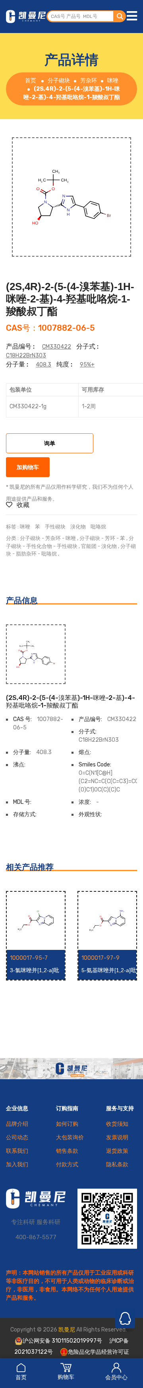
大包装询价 (70, 1137)
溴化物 (78, 527)
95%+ (87, 364)
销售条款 (67, 1151)
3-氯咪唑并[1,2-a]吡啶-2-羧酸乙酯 (34, 970)
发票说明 (117, 1137)
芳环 (110, 538)
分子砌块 (59, 80)
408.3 (43, 364)
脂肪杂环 (26, 554)
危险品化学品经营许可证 (98, 1352)
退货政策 (117, 1151)
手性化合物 (39, 546)
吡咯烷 (98, 527)
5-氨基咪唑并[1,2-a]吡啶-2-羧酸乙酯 (108, 970)
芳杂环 (88, 80)
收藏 (22, 505)
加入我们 (17, 1164)
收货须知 (117, 1124)
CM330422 (56, 346)
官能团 (89, 546)
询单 (49, 444)
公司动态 (17, 1137)
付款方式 (67, 1164)
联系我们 (17, 1151)
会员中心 (116, 1377)
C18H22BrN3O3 (26, 355)
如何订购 (67, 1124)
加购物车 (28, 468)
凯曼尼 (66, 1329)
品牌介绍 (17, 1124)
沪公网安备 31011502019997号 (62, 1340)
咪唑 (112, 80)
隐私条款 (117, 1164)
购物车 (66, 1377)
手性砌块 (55, 527)
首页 (21, 1377)
